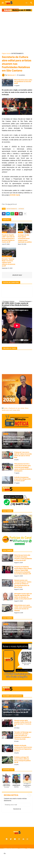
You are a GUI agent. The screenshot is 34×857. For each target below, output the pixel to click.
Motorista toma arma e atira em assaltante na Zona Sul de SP (23, 81)
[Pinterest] (16, 213)
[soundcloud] (23, 839)
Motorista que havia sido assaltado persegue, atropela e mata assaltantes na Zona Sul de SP (23, 557)
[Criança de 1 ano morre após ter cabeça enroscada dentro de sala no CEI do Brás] (7, 455)
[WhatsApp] (12, 213)
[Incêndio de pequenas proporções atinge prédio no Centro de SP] (7, 480)
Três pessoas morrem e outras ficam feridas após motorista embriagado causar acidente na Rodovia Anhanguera (23, 467)
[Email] (21, 213)
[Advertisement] (17, 32)
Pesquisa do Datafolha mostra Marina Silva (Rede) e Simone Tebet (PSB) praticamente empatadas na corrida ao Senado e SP (23, 570)
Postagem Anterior (8, 301)
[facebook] (6, 839)
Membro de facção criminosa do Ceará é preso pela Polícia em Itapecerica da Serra (23, 748)
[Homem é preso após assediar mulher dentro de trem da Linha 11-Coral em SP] (7, 723)
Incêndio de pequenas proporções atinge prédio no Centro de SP (22, 478)
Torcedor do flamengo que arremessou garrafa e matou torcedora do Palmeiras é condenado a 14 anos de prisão (22, 735)
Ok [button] (5, 853)
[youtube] (15, 839)
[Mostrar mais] (25, 213)
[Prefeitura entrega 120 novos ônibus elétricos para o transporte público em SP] (7, 760)
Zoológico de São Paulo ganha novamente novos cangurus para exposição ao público (25, 238)
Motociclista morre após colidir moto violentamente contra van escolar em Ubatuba (23, 607)
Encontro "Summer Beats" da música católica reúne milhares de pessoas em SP (8, 262)
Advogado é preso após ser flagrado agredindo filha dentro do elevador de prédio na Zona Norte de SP (23, 596)
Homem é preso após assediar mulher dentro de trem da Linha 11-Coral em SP (22, 722)
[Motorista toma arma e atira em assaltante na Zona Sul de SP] (7, 82)
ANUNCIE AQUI (17, 275)
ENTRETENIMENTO (17, 53)
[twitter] (10, 839)
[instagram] (19, 839)
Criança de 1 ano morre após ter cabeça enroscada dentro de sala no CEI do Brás (23, 454)
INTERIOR (21, 208)
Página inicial (6, 53)
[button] (2, 3)
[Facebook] (4, 213)
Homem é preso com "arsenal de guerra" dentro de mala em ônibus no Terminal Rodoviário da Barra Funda (22, 583)
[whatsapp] (27, 839)
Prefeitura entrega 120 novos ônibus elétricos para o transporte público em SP (22, 759)
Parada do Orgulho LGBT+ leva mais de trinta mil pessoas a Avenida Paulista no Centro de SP (8, 238)
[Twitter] (8, 213)
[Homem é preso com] (7, 583)
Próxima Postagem (25, 301)
